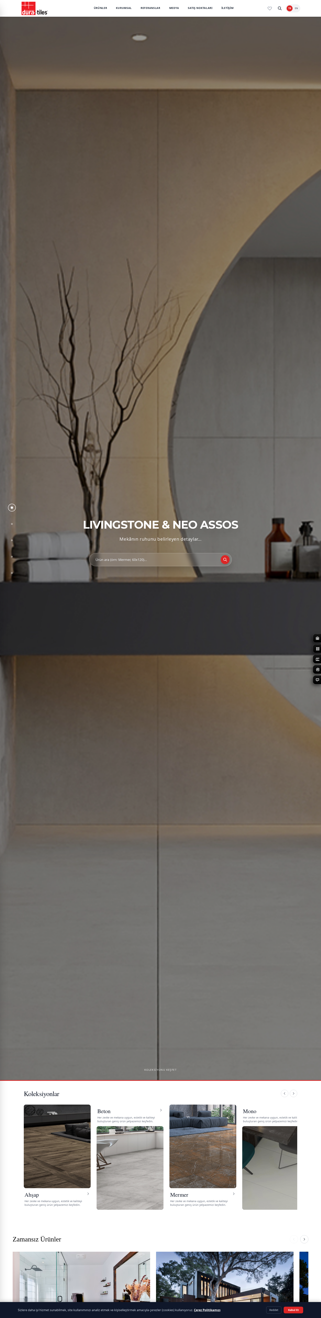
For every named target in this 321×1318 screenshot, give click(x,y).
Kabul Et (293, 1310)
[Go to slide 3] (11, 540)
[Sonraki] (293, 1093)
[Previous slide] (294, 1239)
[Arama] (279, 8)
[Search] (225, 559)
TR (289, 8)
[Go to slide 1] (11, 507)
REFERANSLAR (150, 8)
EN (296, 8)
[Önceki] (284, 1093)
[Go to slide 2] (11, 524)
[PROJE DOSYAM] (270, 8)
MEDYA (174, 8)
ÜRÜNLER (100, 8)
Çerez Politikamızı (207, 1310)
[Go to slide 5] (11, 573)
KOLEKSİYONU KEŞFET (160, 1070)
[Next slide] (304, 1239)
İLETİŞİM (227, 8)
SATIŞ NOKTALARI (200, 8)
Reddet (273, 1310)
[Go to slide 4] (11, 556)
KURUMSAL (124, 8)
